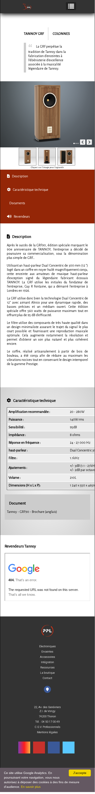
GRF (41, 34)
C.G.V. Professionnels (47, 727)
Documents (17, 203)
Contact (47, 678)
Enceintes (47, 652)
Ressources (47, 668)
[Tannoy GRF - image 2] (47, 156)
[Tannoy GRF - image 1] (27, 156)
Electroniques (47, 646)
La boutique (47, 673)
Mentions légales (47, 732)
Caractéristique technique (30, 189)
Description (20, 176)
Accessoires (47, 657)
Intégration (47, 662)
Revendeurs (22, 216)
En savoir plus (31, 786)
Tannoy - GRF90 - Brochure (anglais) (32, 512)
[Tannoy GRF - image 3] (66, 156)
